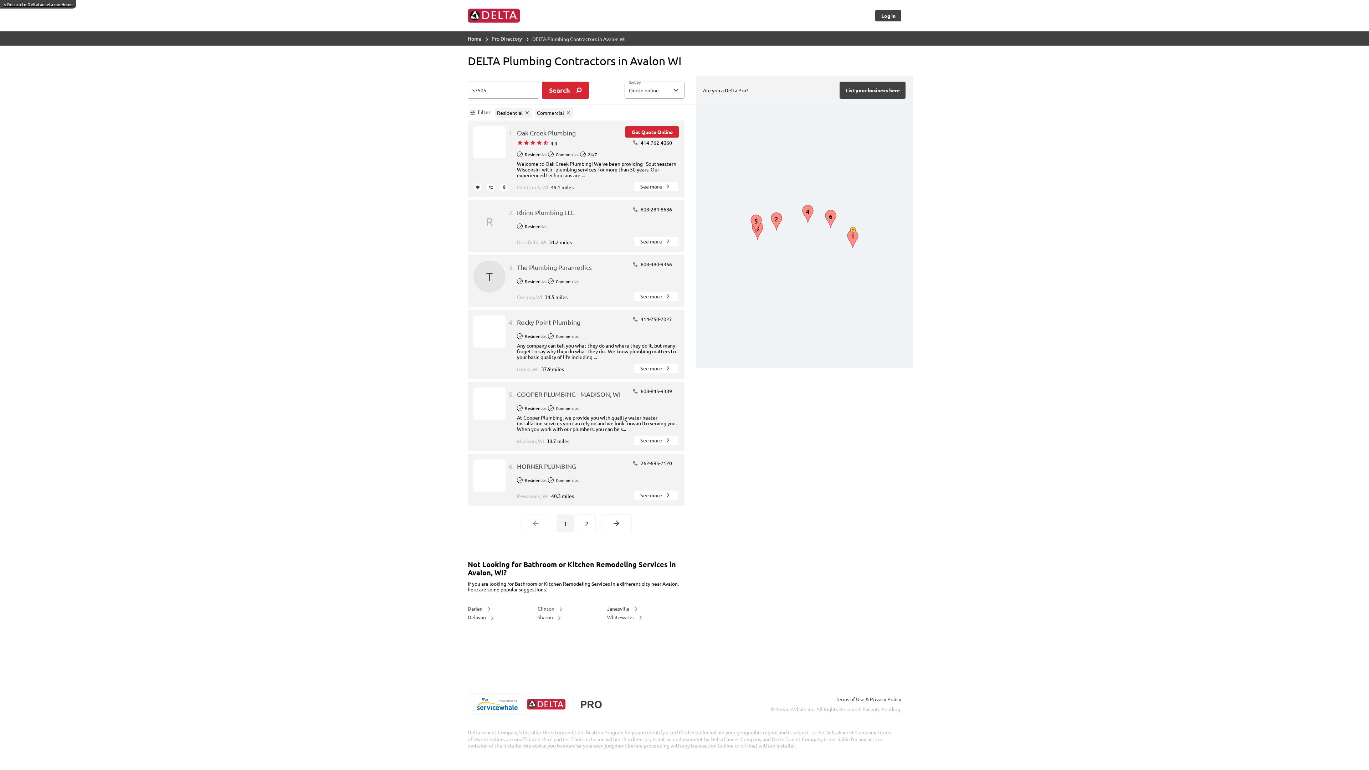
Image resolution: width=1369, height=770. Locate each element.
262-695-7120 (656, 463)
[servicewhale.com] (497, 704)
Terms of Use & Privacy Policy (868, 699)
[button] (654, 90)
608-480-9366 (656, 264)
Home (474, 38)
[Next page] (616, 523)
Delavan (477, 617)
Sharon (546, 617)
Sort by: (635, 82)
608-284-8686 (656, 209)
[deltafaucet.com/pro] (564, 704)
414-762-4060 (656, 142)
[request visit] (504, 187)
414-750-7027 (656, 319)
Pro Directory (507, 38)
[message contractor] (477, 187)
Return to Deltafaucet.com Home (38, 4)
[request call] (491, 187)
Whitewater (621, 617)
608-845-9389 (656, 391)
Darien (476, 608)
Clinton (546, 608)
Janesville (619, 608)
